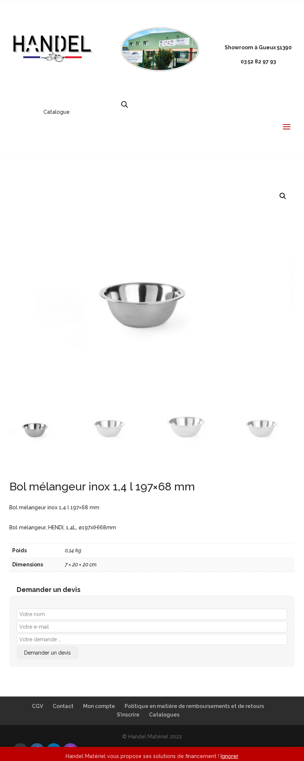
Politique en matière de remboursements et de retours (194, 706)
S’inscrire (128, 715)
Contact (63, 706)
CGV (37, 706)
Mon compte (99, 706)
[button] (283, 196)
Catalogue (56, 112)
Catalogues (164, 715)
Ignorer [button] (229, 756)
